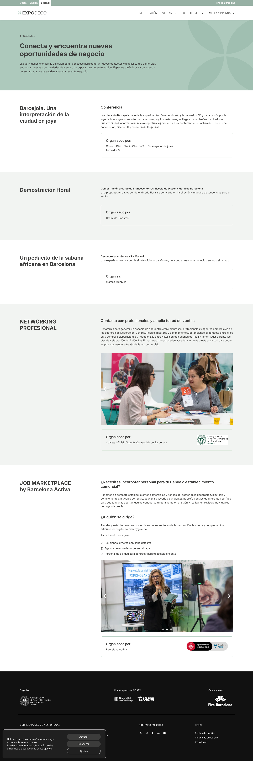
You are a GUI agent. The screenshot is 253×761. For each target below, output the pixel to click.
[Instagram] (147, 733)
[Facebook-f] (152, 733)
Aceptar (83, 736)
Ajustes (84, 751)
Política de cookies (205, 733)
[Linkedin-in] (158, 733)
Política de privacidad (206, 737)
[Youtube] (164, 733)
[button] (105, 389)
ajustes (48, 748)
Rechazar (83, 743)
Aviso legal (200, 742)
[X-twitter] (141, 733)
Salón (153, 13)
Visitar (167, 13)
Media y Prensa (220, 13)
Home (139, 13)
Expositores (190, 13)
